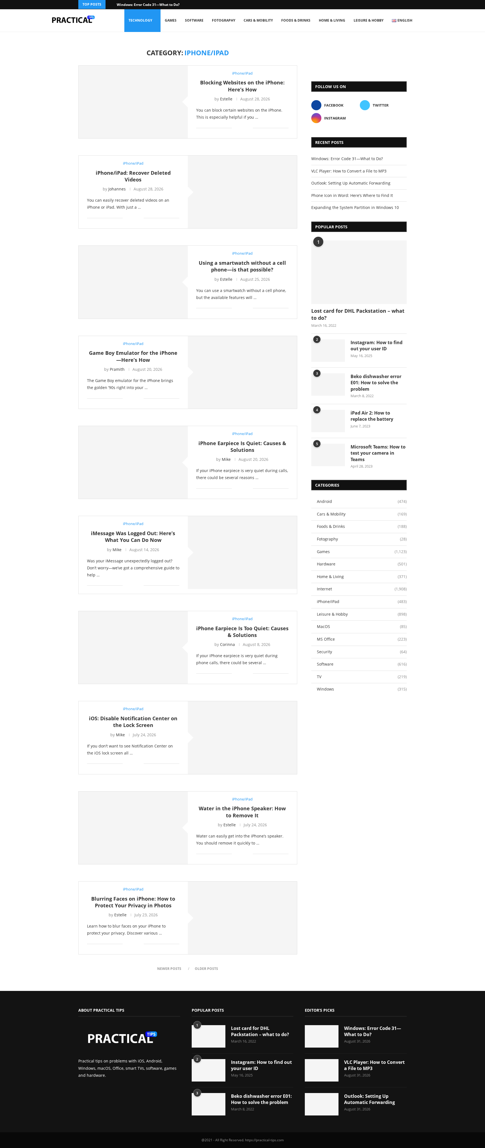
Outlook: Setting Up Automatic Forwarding (350, 183)
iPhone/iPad (362, 601)
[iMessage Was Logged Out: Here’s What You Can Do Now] (242, 552)
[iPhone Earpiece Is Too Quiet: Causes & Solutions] (133, 647)
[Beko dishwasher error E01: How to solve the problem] (328, 384)
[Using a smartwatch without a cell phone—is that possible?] (133, 282)
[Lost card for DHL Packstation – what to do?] (359, 272)
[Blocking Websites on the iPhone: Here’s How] (133, 102)
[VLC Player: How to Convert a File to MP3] (321, 1070)
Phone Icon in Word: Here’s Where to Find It (352, 195)
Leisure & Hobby (368, 20)
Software (194, 20)
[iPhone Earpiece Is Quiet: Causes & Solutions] (133, 462)
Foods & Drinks (295, 20)
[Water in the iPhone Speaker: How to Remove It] (133, 828)
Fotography (223, 20)
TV (362, 676)
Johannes (117, 189)
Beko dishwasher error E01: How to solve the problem (376, 382)
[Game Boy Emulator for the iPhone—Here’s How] (242, 372)
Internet (362, 589)
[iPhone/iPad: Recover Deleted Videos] (242, 192)
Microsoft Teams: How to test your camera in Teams (378, 453)
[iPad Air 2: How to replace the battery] (328, 421)
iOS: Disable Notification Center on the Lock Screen (133, 721)
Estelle (226, 99)
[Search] (436, 20)
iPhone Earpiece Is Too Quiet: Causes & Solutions (242, 631)
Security (362, 651)
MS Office (362, 639)
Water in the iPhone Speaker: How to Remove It (242, 811)
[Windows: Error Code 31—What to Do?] (321, 1036)
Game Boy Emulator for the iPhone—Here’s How (133, 356)
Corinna (227, 644)
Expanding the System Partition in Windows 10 (355, 207)
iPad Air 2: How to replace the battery (372, 416)
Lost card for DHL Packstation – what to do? (357, 314)
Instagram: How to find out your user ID (376, 345)
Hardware (362, 564)
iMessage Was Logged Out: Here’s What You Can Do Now (133, 536)
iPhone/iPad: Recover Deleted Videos (133, 176)
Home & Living (332, 20)
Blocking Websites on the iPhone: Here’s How (242, 86)
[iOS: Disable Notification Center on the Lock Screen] (242, 737)
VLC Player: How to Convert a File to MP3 (348, 171)
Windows (362, 689)
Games (171, 20)
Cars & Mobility (258, 20)
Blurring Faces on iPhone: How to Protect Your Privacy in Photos (133, 902)
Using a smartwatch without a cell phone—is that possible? (242, 266)
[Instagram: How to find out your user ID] (328, 350)
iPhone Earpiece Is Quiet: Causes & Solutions (242, 446)
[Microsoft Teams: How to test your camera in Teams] (328, 455)
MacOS (362, 626)
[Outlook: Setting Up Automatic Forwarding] (321, 1104)
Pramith (117, 369)
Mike (226, 459)
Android (362, 501)
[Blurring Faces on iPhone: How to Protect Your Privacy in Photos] (242, 918)
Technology (140, 20)
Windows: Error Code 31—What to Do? (148, 4)
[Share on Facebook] (240, 127)
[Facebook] (398, 4)
